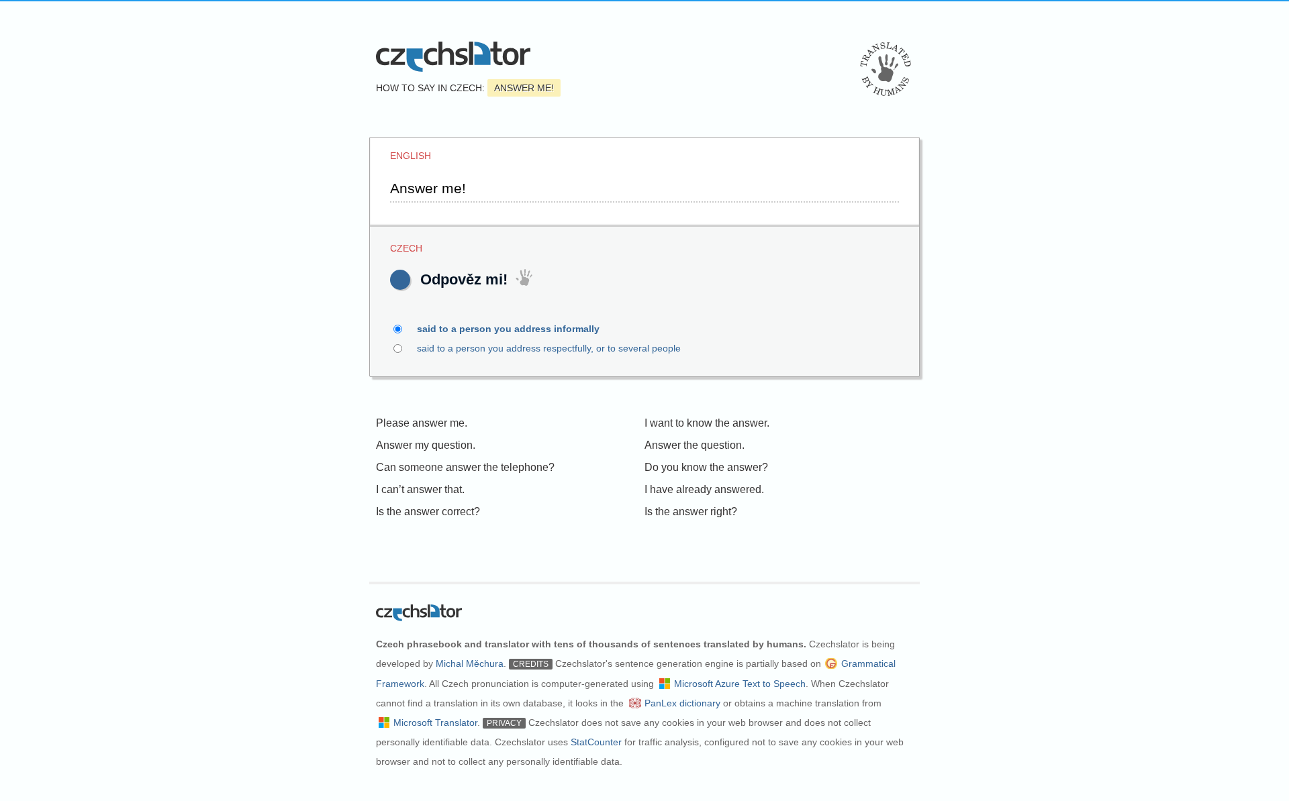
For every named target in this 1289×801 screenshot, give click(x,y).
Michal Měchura (470, 663)
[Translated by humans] (885, 69)
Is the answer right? (690, 511)
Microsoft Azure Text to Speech (740, 683)
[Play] (400, 280)
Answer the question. (694, 445)
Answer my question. (425, 445)
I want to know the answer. (706, 423)
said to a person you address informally (508, 328)
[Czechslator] (453, 57)
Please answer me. (421, 423)
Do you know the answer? (706, 467)
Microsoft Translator (435, 722)
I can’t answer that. (420, 489)
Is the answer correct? (428, 511)
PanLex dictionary (682, 703)
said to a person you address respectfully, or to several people (549, 348)
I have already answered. (704, 489)
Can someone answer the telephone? (465, 467)
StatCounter (596, 742)
